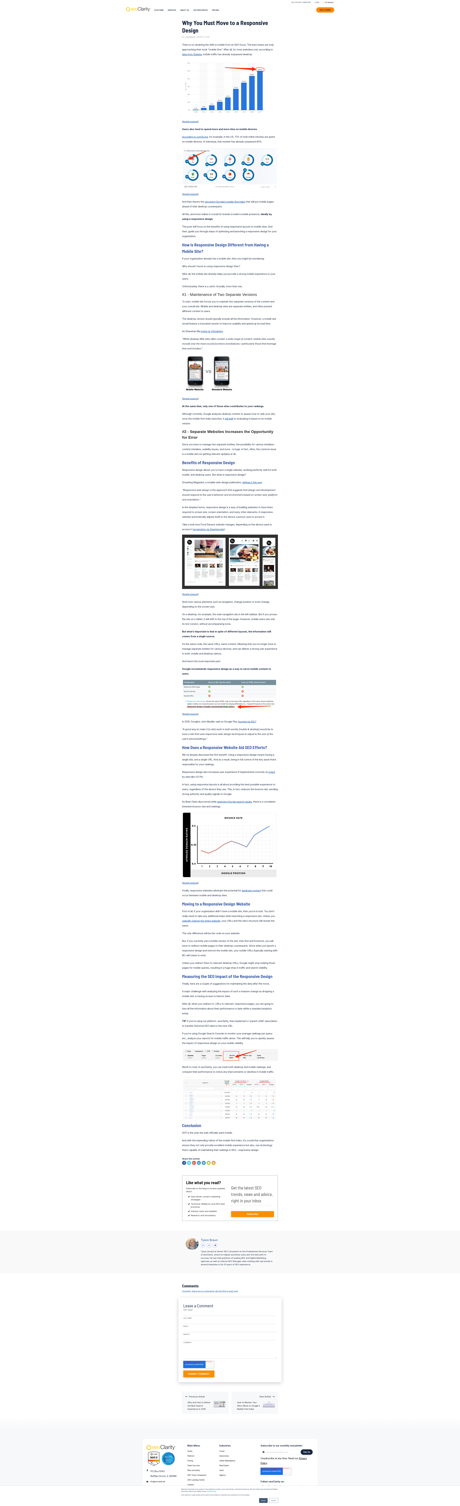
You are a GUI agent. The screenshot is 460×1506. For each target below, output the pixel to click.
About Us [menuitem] (184, 10)
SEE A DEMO (325, 10)
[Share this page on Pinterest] (204, 1163)
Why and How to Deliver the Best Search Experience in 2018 (199, 1405)
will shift (229, 418)
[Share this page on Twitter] (189, 1163)
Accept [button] (263, 1500)
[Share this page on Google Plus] (194, 1163)
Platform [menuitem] (158, 10)
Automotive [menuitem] (224, 1456)
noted (271, 772)
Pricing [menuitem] (215, 10)
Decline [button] (273, 1500)
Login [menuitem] (317, 2)
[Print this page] (214, 1163)
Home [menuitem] (189, 1451)
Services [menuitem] (172, 10)
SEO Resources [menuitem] (200, 10)
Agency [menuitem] (222, 1475)
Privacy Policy (211, 1491)
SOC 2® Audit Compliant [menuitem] (301, 2)
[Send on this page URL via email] (209, 1163)
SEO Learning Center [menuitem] (196, 1480)
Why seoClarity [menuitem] (193, 1470)
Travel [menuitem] (221, 1451)
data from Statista (192, 54)
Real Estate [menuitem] (224, 1465)
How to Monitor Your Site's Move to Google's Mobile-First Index (248, 1405)
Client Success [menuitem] (193, 1465)
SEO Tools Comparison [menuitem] (196, 1475)
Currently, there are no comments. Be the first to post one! (210, 1291)
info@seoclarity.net (157, 1481)
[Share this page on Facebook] (184, 1163)
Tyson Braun (190, 37)
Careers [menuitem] (190, 1484)
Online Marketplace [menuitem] (227, 1461)
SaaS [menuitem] (221, 1470)
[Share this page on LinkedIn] (199, 1163)
